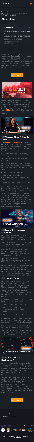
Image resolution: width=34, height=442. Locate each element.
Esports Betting (9, 417)
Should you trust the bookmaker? (12, 43)
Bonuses (6, 413)
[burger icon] (31, 3)
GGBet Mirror (17, 75)
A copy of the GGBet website (12, 142)
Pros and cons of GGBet (13, 39)
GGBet (8, 110)
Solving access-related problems (17, 36)
